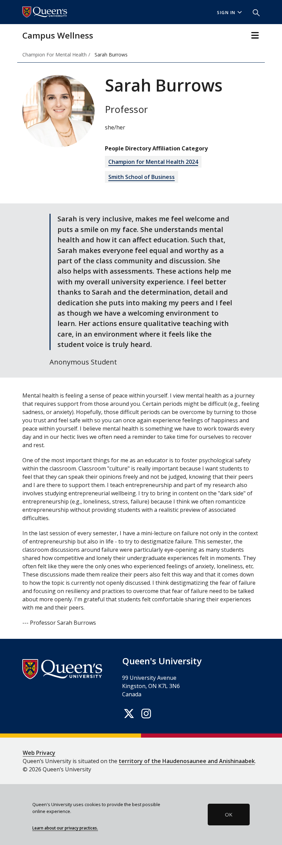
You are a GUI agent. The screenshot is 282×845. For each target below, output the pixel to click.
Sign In (226, 12)
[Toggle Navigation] (255, 35)
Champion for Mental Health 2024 (153, 162)
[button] (253, 12)
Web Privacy (39, 753)
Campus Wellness (57, 35)
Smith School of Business (141, 177)
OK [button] (228, 814)
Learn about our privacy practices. (65, 828)
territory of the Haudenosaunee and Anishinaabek (187, 761)
